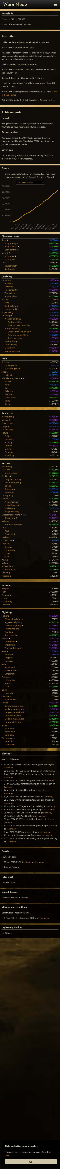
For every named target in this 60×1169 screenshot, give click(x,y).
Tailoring (5, 302)
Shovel (8, 381)
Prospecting (7, 423)
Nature (5, 432)
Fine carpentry (11, 289)
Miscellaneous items (11, 378)
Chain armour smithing (18, 331)
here (7, 1155)
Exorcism (6, 604)
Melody (48, 812)
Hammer (9, 394)
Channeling (7, 601)
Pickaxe (8, 391)
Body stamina (11, 246)
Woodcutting (8, 416)
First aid (8, 540)
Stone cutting (11, 473)
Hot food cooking (13, 482)
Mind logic (9, 256)
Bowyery (9, 283)
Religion (5, 588)
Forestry (8, 442)
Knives (5, 362)
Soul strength (11, 265)
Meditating (10, 508)
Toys (4, 527)
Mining (5, 420)
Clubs (4, 689)
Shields (5, 702)
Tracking (5, 556)
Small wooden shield (14, 706)
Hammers (6, 696)
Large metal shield (13, 722)
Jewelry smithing (12, 351)
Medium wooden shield (15, 709)
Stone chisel (10, 397)
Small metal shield (13, 715)
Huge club (9, 693)
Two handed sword (13, 648)
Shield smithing (15, 338)
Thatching (6, 575)
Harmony (8, 767)
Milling (5, 563)
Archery (5, 725)
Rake (7, 384)
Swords (5, 638)
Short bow (9, 728)
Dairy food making (13, 479)
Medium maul (11, 670)
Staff (7, 686)
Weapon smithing (13, 318)
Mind (4, 253)
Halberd (8, 683)
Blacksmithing (11, 341)
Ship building (11, 296)
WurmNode (15, 4)
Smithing (6, 315)
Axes (4, 371)
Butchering (10, 489)
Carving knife (11, 365)
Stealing (8, 547)
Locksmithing (11, 344)
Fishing (8, 436)
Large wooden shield (14, 712)
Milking (8, 448)
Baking (8, 485)
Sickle (7, 400)
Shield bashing (11, 635)
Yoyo (7, 530)
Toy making (10, 293)
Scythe (8, 404)
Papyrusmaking (12, 511)
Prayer (5, 598)
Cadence (8, 787)
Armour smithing (12, 328)
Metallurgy (10, 347)
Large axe (9, 657)
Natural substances (13, 524)
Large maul (10, 673)
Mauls (4, 664)
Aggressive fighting (13, 622)
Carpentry (6, 280)
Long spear (10, 680)
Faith (4, 591)
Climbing (6, 572)
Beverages (9, 492)
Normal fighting (12, 628)
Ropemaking (7, 312)
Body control (10, 249)
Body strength (11, 243)
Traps (7, 553)
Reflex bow (10, 731)
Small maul (10, 667)
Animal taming (11, 501)
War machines (8, 738)
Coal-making (7, 429)
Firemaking (7, 466)
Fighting (5, 615)
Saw (6, 388)
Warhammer (10, 699)
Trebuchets (10, 744)
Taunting (9, 632)
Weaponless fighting (14, 619)
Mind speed (10, 259)
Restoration (10, 569)
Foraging (9, 452)
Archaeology (7, 566)
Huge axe (9, 660)
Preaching (6, 595)
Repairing (9, 518)
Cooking (5, 476)
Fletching (9, 286)
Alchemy (5, 521)
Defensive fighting (13, 625)
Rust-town (26, 862)
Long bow (9, 734)
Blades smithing (15, 322)
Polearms (6, 677)
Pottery (5, 299)
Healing (5, 537)
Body (4, 240)
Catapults (9, 741)
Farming (8, 445)
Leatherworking (12, 309)
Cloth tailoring (11, 306)
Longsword (10, 641)
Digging (5, 426)
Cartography (7, 495)
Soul (4, 262)
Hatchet (8, 375)
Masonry (6, 469)
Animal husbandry (13, 505)
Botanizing (9, 455)
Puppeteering (11, 534)
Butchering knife (12, 368)
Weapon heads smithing (19, 325)
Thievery (5, 543)
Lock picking (10, 550)
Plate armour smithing (18, 334)
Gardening (9, 439)
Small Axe (9, 654)
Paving (5, 559)
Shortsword (10, 644)
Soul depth (10, 269)
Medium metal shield (14, 718)
